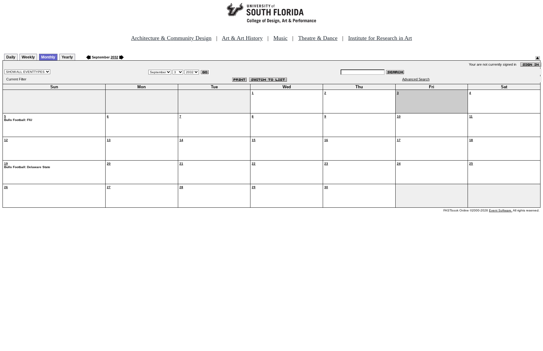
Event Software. (500, 210)
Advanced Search (416, 79)
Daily (10, 57)
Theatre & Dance (317, 38)
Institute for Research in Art (380, 38)
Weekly (28, 57)
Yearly (67, 57)
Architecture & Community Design (171, 38)
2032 (114, 57)
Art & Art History (242, 38)
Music (280, 38)
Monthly (48, 57)
